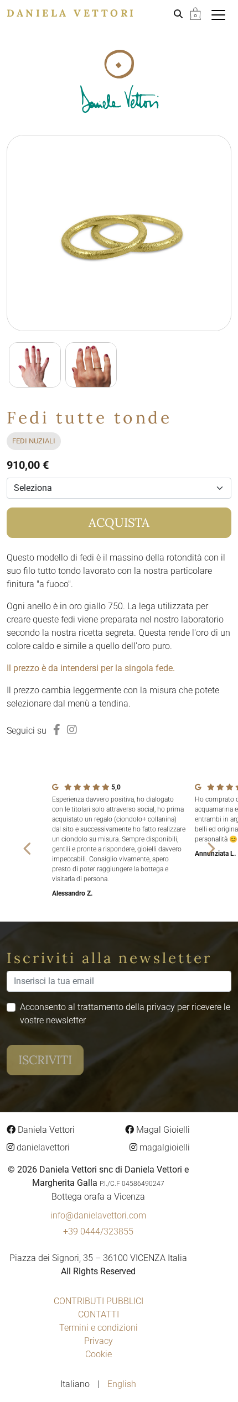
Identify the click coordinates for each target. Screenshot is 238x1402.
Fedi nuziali (33, 441)
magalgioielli (163, 1147)
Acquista (119, 522)
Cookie (98, 1354)
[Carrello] (195, 13)
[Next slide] (210, 848)
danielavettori (42, 1147)
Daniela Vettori (71, 13)
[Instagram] (72, 729)
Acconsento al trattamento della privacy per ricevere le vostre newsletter (125, 1014)
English (121, 1384)
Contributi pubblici (98, 1301)
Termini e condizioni (98, 1327)
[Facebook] (57, 729)
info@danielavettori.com (98, 1215)
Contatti (98, 1314)
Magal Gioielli (162, 1129)
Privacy (98, 1341)
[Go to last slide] (28, 848)
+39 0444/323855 (98, 1231)
